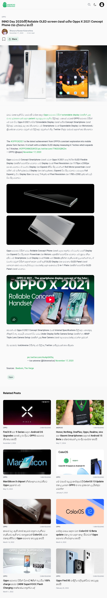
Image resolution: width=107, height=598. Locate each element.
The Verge (29, 368)
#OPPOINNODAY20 (28, 148)
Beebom (19, 368)
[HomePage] (9, 4)
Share (14, 39)
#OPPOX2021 (17, 141)
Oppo (11, 377)
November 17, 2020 (32, 152)
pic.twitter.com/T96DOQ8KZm (52, 148)
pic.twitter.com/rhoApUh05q (40, 357)
